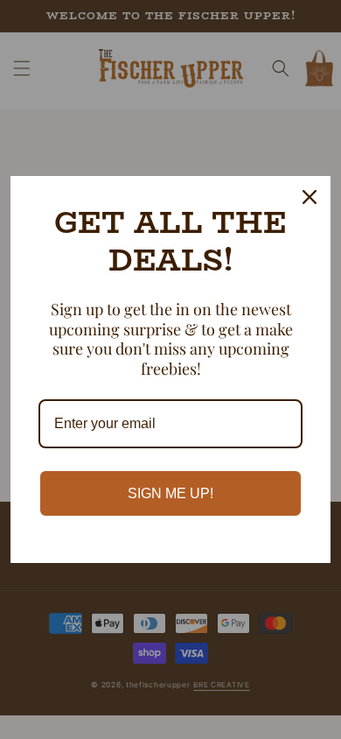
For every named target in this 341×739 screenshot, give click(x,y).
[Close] (310, 197)
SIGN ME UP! (170, 493)
